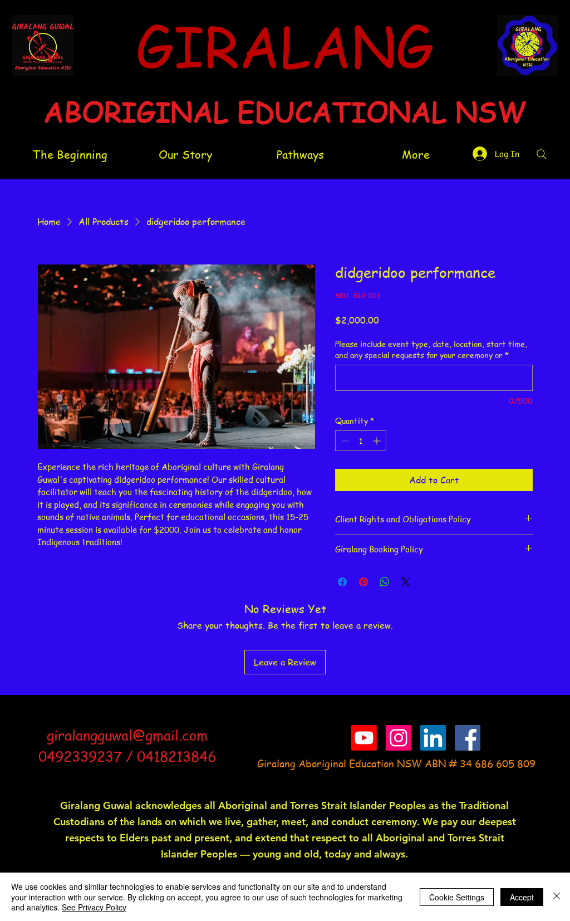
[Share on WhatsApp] (384, 582)
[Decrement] (344, 440)
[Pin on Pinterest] (363, 582)
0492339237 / (87, 756)
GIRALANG (285, 45)
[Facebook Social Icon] (467, 738)
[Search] (541, 154)
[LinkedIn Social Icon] (433, 738)
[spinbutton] (361, 440)
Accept (522, 897)
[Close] (556, 896)
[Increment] (378, 440)
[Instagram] (398, 738)
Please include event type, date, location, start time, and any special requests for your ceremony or (431, 349)
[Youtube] (364, 738)
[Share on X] (405, 582)
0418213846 (176, 756)
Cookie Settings (456, 897)
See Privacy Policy (94, 907)
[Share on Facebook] (342, 582)
